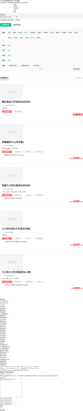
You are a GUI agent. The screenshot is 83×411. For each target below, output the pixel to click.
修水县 (15, 37)
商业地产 (16, 8)
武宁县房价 (3, 336)
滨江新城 (64, 32)
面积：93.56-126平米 (20, 192)
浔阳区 (14, 32)
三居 (7, 192)
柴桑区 (39, 32)
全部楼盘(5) (4, 78)
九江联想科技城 (4, 348)
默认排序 (77, 78)
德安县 (10, 37)
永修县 (21, 37)
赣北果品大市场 (4, 352)
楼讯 (15, 12)
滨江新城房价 (3, 323)
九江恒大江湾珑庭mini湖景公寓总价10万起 (16, 285)
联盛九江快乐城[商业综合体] (16, 185)
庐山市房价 (3, 319)
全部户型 (4, 108)
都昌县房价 (3, 321)
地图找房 (17, 25)
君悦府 (2, 343)
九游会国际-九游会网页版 (7, 2)
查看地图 (6, 105)
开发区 (26, 32)
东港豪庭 (2, 341)
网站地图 (2, 299)
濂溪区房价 (3, 310)
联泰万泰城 (3, 354)
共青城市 (45, 32)
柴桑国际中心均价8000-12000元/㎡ (14, 155)
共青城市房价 (3, 317)
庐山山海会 (3, 357)
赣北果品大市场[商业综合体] (16, 102)
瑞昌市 (76, 32)
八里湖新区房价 (4, 314)
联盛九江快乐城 (4, 350)
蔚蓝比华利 (3, 356)
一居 (3, 278)
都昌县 (58, 32)
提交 (1, 406)
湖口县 (70, 32)
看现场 (15, 6)
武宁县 (32, 37)
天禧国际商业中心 (5, 359)
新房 (15, 4)
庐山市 (52, 32)
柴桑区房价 (3, 316)
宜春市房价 (3, 337)
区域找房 (5, 25)
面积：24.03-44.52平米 (12, 278)
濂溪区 (20, 32)
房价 (15, 10)
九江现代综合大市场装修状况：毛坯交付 (15, 241)
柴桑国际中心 (3, 363)
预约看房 (2, 15)
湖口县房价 (3, 325)
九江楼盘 (17, 20)
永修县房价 (3, 332)
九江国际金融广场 (5, 346)
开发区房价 (3, 312)
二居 (3, 192)
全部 (9, 32)
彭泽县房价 (3, 334)
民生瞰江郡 (3, 365)
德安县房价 (3, 328)
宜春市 (38, 37)
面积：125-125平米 (12, 148)
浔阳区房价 (3, 308)
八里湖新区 (33, 32)
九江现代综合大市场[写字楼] (16, 228)
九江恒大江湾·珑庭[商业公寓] (16, 272)
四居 (12, 192)
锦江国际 (2, 339)
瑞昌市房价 (3, 326)
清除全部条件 (76, 69)
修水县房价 (3, 330)
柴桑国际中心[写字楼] (12, 142)
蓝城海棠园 (3, 361)
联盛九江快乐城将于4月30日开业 (13, 198)
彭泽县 (27, 37)
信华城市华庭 (3, 345)
